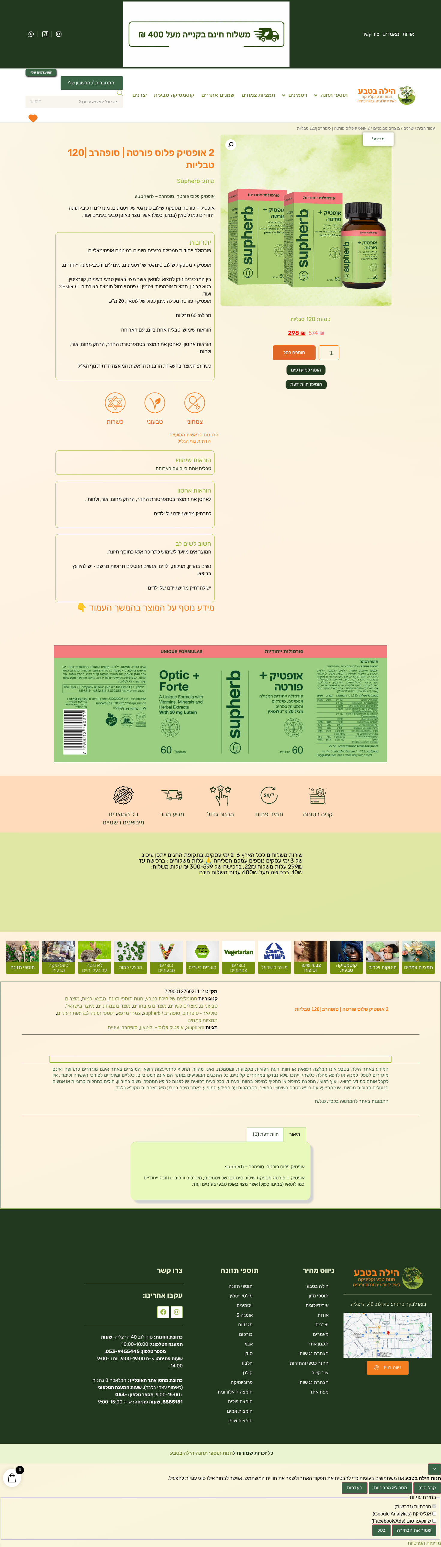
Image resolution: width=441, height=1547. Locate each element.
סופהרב (130, 1027)
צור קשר (370, 34)
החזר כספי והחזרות (309, 1363)
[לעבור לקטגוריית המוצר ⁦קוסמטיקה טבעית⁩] (346, 959)
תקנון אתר (318, 1344)
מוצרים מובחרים (149, 1006)
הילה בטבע (317, 1286)
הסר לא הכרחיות (390, 1488)
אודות (408, 34)
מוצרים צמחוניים (113, 1006)
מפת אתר (319, 1392)
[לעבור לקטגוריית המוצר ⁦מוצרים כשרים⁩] (202, 959)
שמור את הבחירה (414, 1530)
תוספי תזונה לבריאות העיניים (86, 1013)
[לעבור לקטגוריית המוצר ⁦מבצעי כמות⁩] (130, 959)
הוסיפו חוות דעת (306, 384)
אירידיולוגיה (317, 1305)
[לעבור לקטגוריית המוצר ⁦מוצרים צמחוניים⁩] (238, 959)
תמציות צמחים (258, 95)
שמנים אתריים (218, 95)
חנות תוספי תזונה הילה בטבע (201, 1453)
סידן (248, 1353)
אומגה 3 (244, 1315)
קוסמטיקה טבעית (174, 95)
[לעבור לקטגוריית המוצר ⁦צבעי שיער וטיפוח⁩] (310, 959)
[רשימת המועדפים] (33, 118)
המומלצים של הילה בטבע (171, 998)
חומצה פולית (240, 1401)
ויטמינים (297, 95)
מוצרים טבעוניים (386, 128)
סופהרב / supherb (161, 1013)
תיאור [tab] (294, 1134)
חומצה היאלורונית (235, 1392)
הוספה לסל (294, 352)
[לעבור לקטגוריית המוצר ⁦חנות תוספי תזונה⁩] (22, 959)
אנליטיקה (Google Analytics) (402, 1514)
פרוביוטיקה (242, 1382)
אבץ (249, 1344)
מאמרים (390, 34)
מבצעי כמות (94, 998)
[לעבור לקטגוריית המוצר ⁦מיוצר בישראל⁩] (274, 959)
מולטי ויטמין (241, 1296)
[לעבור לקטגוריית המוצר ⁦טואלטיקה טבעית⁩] (58, 959)
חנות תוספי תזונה (126, 998)
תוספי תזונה (334, 95)
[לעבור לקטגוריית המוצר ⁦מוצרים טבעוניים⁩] (166, 959)
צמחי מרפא (129, 1013)
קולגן (248, 1373)
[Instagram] (177, 1312)
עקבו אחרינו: (163, 1295)
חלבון (247, 1363)
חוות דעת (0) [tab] (266, 1134)
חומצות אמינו (240, 1411)
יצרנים (139, 95)
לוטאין (146, 1027)
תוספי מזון (318, 1296)
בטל (381, 1530)
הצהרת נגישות (313, 1353)
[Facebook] (163, 1312)
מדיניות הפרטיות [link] (424, 1543)
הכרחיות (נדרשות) (413, 1506)
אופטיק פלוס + (169, 1027)
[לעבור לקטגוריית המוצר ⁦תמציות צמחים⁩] (418, 959)
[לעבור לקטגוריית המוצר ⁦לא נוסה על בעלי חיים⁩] (94, 959)
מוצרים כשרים (183, 1006)
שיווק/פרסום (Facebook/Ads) (401, 1521)
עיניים (113, 1027)
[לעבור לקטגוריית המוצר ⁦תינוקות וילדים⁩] (382, 959)
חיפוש (35, 102)
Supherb (195, 1027)
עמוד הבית (426, 128)
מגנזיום (245, 1324)
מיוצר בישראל (80, 1006)
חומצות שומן (240, 1421)
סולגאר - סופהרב (200, 1013)
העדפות (354, 1488)
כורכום (246, 1334)
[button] (230, 144)
